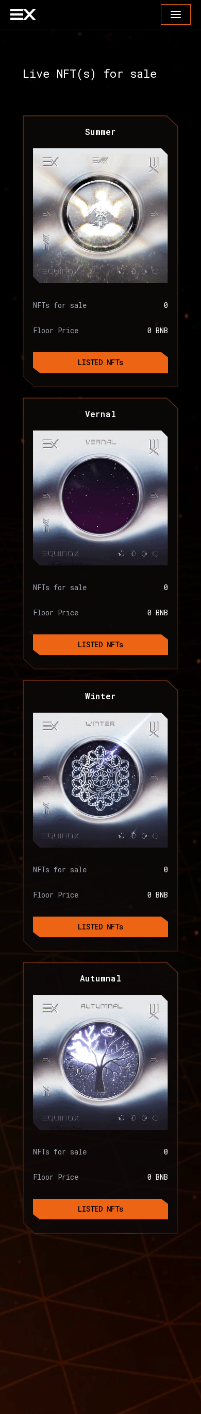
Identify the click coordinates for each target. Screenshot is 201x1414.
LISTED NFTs (100, 362)
